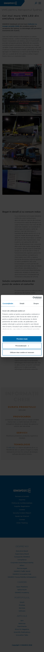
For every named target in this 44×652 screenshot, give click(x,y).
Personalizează (20, 345)
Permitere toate (22, 339)
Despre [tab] (36, 303)
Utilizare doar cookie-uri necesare (22, 352)
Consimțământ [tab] (8, 303)
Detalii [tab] (22, 303)
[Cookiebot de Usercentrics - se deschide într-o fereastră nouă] (33, 297)
